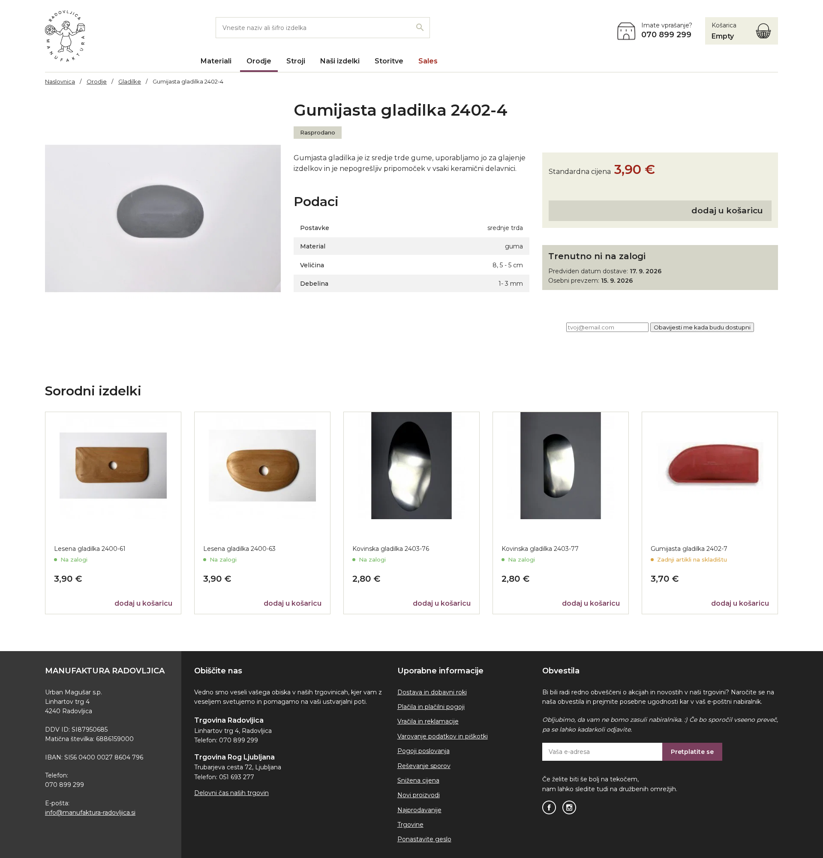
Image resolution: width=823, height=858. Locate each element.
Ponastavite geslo (424, 839)
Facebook (549, 807)
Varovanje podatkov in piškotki (442, 736)
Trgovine (410, 824)
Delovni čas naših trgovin (231, 793)
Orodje (258, 61)
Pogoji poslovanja (423, 751)
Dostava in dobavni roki (432, 692)
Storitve (389, 61)
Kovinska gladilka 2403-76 (390, 549)
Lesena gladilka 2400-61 (90, 549)
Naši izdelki (340, 61)
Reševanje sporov (424, 766)
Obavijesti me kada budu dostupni (702, 327)
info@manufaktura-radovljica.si (90, 812)
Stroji (295, 61)
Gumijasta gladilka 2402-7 (689, 549)
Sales (428, 61)
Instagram (569, 807)
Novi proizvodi (418, 795)
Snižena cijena (418, 780)
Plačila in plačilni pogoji (431, 707)
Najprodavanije (419, 810)
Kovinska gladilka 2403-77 (540, 549)
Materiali (216, 61)
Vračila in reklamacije (428, 721)
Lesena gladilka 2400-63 (239, 549)
